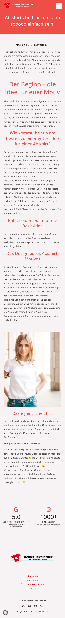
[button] (5, 612)
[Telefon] (41, 606)
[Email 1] (35, 606)
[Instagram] (29, 606)
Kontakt (32, 588)
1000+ (48, 517)
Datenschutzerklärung (32, 584)
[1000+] (48, 509)
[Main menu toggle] (59, 6)
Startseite (32, 576)
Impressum (32, 580)
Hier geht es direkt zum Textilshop (22, 443)
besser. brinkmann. (39, 611)
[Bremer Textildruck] (19, 5)
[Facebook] (23, 606)
